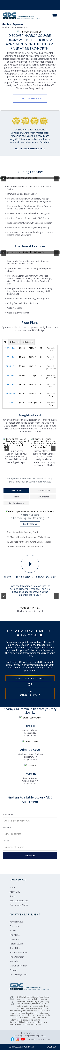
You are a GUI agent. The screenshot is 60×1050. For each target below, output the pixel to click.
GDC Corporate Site (19, 900)
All (5, 342)
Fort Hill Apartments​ (19, 952)
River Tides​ (15, 948)
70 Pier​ (13, 930)
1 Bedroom (14, 342)
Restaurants (16, 490)
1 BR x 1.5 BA (10, 366)
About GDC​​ (15, 891)
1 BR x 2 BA (10, 375)
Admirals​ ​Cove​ (16, 921)
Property (7, 827)
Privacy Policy (44, 1039)
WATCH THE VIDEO (32, 98)
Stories (13, 896)
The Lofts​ (14, 926)
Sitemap (31, 1039)
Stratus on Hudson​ (18, 965)
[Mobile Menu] (54, 15)
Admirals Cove (30, 750)
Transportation (43, 490)
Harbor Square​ (16, 943)
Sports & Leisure (16, 503)
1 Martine (30, 774)
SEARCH (30, 855)
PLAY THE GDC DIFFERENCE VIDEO (30, 148)
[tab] (16, 491)
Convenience (43, 496)
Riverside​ (14, 961)
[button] (3, 178)
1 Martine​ (14, 939)
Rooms (6, 841)
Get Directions (30, 524)
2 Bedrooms (28, 342)
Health (16, 496)
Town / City (8, 814)
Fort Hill (30, 726)
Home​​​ (12, 887)
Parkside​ (14, 970)
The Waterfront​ (17, 956)
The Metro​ (15, 934)
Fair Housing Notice (19, 905)
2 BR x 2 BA (10, 402)
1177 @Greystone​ (18, 974)
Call (30, 693)
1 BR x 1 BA (10, 348)
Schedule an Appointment (30, 678)
